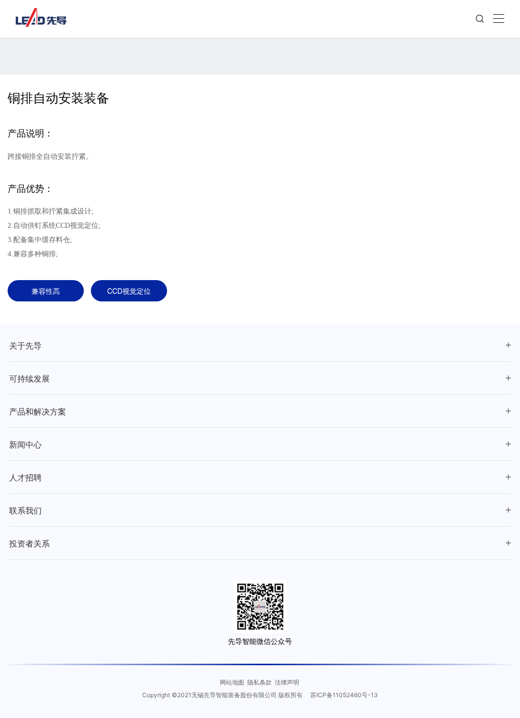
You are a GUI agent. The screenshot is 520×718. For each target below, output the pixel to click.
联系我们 (25, 510)
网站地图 (232, 682)
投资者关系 (29, 543)
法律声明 (287, 682)
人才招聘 (25, 477)
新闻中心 (25, 444)
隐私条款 (259, 682)
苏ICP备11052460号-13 (344, 695)
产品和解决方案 (37, 411)
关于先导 (25, 345)
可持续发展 (29, 378)
